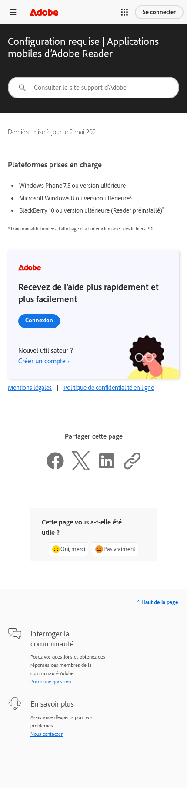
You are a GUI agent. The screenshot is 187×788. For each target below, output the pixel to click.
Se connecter (159, 12)
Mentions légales (30, 388)
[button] (124, 12)
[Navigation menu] (13, 12)
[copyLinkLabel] (132, 468)
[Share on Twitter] (80, 468)
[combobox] (93, 87)
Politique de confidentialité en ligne (108, 388)
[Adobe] (44, 12)
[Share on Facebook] (55, 468)
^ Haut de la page (157, 602)
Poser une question (50, 682)
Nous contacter (46, 734)
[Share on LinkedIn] (106, 468)
